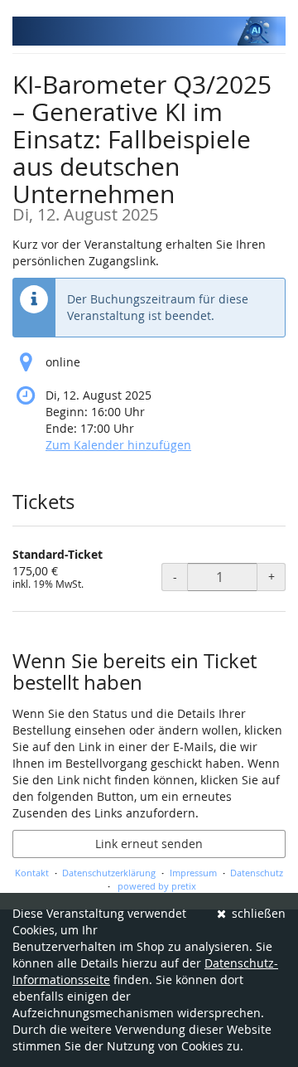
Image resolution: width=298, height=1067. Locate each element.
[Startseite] (149, 31)
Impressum (193, 872)
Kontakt (32, 872)
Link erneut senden (149, 843)
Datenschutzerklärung (109, 872)
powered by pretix (157, 886)
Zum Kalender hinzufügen (118, 445)
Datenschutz (256, 872)
